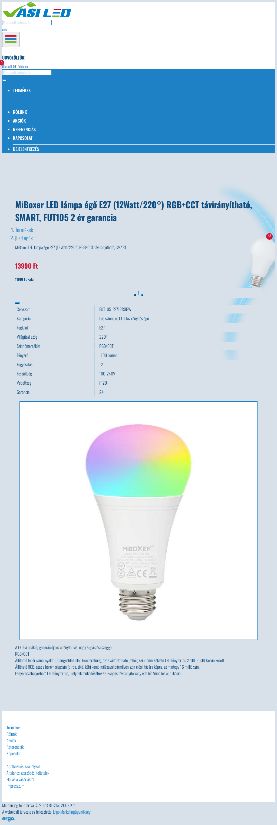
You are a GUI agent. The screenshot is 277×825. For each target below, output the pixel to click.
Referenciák (24, 129)
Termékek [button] (22, 90)
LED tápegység (79, 97)
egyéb (242, 103)
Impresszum (15, 786)
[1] (142, 295)
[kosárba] (17, 303)
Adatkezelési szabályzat (23, 766)
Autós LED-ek (27, 97)
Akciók (19, 120)
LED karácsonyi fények (154, 97)
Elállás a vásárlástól (20, 779)
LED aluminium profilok (103, 103)
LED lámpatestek (112, 97)
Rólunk (20, 112)
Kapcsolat (22, 138)
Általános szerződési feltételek (27, 773)
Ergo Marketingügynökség (72, 812)
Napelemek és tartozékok (154, 103)
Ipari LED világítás (59, 103)
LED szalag (191, 97)
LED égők (52, 97)
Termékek (24, 230)
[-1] (135, 295)
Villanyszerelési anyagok (207, 103)
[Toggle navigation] (10, 39)
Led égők (24, 238)
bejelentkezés (26, 149)
